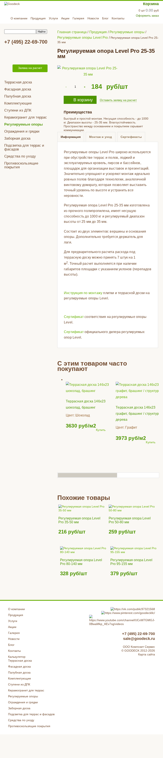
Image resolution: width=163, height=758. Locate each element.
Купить (100, 430)
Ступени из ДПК (17, 110)
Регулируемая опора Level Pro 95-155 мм (131, 562)
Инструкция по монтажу (83, 293)
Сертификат (74, 317)
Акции (65, 18)
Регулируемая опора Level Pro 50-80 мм (130, 520)
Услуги (53, 18)
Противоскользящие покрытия (21, 165)
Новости (93, 18)
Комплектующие (18, 103)
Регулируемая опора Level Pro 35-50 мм (79, 520)
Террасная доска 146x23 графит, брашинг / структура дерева (138, 414)
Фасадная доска (17, 89)
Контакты (118, 18)
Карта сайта (146, 654)
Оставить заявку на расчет (118, 100)
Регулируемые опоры (23, 124)
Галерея (78, 18)
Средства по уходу (20, 156)
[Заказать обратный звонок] (7, 68)
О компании (19, 18)
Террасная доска (18, 82)
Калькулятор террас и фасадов (29, 54)
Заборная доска (17, 138)
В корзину (83, 99)
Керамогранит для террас (25, 117)
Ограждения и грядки (21, 131)
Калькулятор (16, 656)
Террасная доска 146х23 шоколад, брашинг (85, 404)
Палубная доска (17, 96)
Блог (105, 18)
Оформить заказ (147, 15)
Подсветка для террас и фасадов (24, 147)
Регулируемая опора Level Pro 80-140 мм (81, 562)
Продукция (38, 18)
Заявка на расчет (30, 68)
